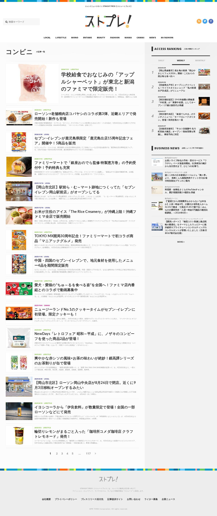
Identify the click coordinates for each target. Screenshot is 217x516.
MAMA (128, 37)
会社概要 (46, 499)
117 (88, 453)
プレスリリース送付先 (92, 499)
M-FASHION (167, 37)
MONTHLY (200, 60)
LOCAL (47, 37)
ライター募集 (151, 499)
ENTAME (87, 37)
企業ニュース (168, 499)
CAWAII (140, 37)
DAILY (161, 60)
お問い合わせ (133, 499)
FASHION (115, 37)
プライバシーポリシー (66, 499)
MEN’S (152, 37)
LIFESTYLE (60, 37)
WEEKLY (181, 60)
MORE (180, 242)
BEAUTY (101, 37)
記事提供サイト (115, 499)
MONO (74, 37)
